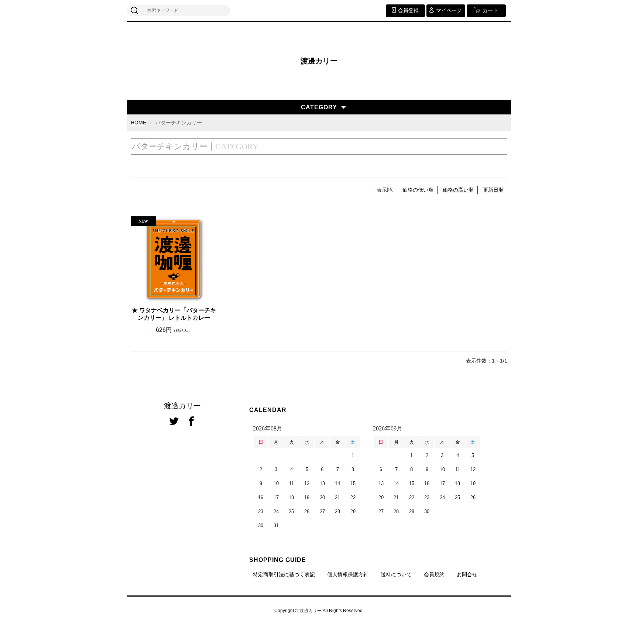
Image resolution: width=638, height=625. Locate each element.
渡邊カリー (319, 61)
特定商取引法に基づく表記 (284, 574)
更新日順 (493, 190)
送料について (396, 574)
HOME (138, 123)
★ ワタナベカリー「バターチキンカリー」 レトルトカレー (174, 314)
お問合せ (467, 574)
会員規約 (434, 574)
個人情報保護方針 (347, 574)
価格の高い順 (458, 190)
